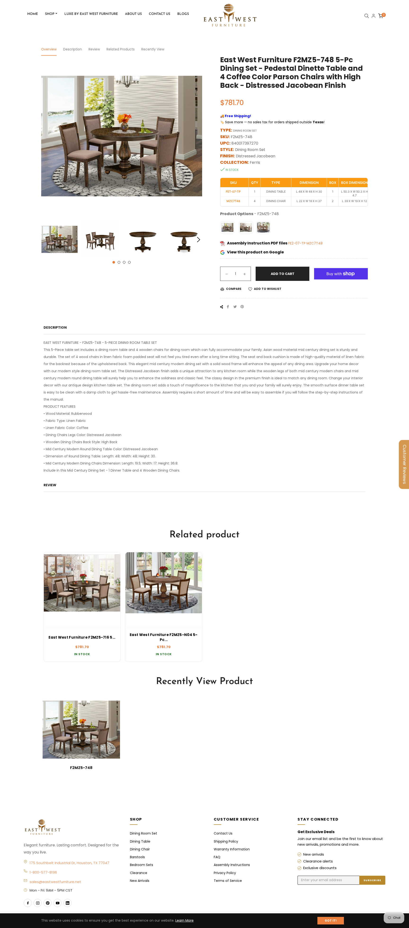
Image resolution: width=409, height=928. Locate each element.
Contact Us (223, 833)
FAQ (217, 857)
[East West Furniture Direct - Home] (72, 827)
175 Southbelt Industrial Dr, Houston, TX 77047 (69, 862)
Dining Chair (140, 849)
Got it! (331, 921)
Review (94, 49)
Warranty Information (232, 849)
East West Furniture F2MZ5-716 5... (82, 637)
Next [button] (198, 240)
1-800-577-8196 (43, 872)
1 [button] (113, 262)
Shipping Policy (226, 841)
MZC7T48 (315, 243)
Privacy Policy (225, 873)
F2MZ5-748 (81, 767)
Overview (49, 49)
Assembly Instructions (232, 864)
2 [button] (119, 262)
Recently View (152, 49)
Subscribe (372, 880)
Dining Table (140, 841)
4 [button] (129, 262)
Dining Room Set (143, 833)
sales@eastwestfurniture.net (55, 881)
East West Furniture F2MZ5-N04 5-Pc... (164, 637)
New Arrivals (139, 880)
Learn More (184, 920)
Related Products (121, 49)
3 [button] (124, 262)
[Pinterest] (48, 903)
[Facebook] (28, 903)
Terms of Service (228, 880)
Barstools (137, 857)
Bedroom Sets (141, 864)
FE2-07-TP (297, 243)
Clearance (138, 873)
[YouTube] (57, 903)
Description (72, 49)
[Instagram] (38, 903)
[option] (82, 607)
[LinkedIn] (67, 903)
